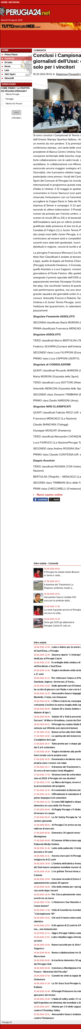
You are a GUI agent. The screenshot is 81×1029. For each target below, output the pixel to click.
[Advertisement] (16, 289)
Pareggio (9, 99)
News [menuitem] (8, 66)
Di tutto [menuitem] (8, 62)
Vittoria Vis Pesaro (13, 103)
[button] (16, 112)
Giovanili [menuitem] (9, 78)
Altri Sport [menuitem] (10, 74)
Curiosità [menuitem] (9, 58)
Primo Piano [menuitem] (11, 54)
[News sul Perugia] (25, 12)
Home (5, 50)
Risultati (16, 118)
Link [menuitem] (7, 70)
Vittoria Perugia (12, 94)
